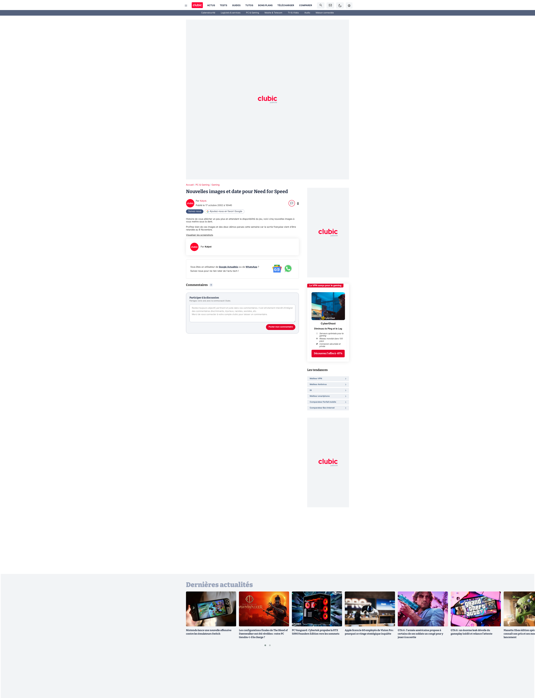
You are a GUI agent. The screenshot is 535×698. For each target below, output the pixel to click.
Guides (236, 5)
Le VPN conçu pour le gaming (325, 285)
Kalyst (203, 201)
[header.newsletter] (330, 5)
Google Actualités (228, 267)
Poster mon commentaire (281, 327)
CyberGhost (328, 323)
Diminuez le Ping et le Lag (328, 329)
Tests (223, 5)
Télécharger (285, 5)
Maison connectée (325, 13)
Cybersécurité (208, 13)
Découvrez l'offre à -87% (328, 353)
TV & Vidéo (293, 13)
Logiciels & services (230, 13)
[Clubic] (197, 5)
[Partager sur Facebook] (528, 674)
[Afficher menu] (186, 5)
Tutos (249, 5)
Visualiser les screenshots (199, 235)
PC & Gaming (252, 13)
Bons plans (265, 5)
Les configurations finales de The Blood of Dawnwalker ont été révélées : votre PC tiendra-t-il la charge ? (263, 634)
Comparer (305, 5)
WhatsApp (251, 267)
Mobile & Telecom (273, 13)
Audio (307, 13)
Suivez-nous (194, 211)
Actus (211, 5)
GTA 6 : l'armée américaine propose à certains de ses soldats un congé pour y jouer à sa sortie (420, 634)
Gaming (215, 185)
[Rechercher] (320, 5)
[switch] (340, 5)
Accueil (190, 185)
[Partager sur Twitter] (528, 683)
